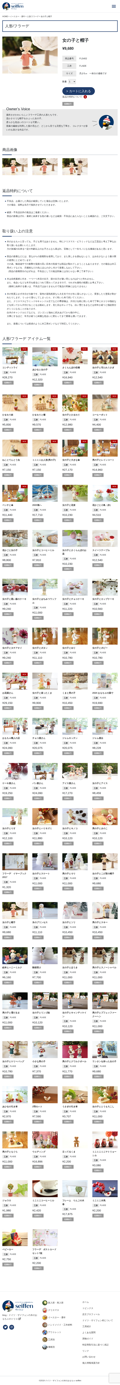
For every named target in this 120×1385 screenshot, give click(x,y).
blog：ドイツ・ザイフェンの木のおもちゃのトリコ (19, 1317)
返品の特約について (72, 96)
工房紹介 (86, 1326)
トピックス (87, 1308)
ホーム (85, 1302)
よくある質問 (88, 1332)
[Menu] (113, 6)
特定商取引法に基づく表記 (95, 1344)
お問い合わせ (88, 1357)
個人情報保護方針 (91, 1363)
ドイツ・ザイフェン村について (97, 1320)
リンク (85, 1351)
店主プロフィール (91, 1314)
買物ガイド (87, 1338)
